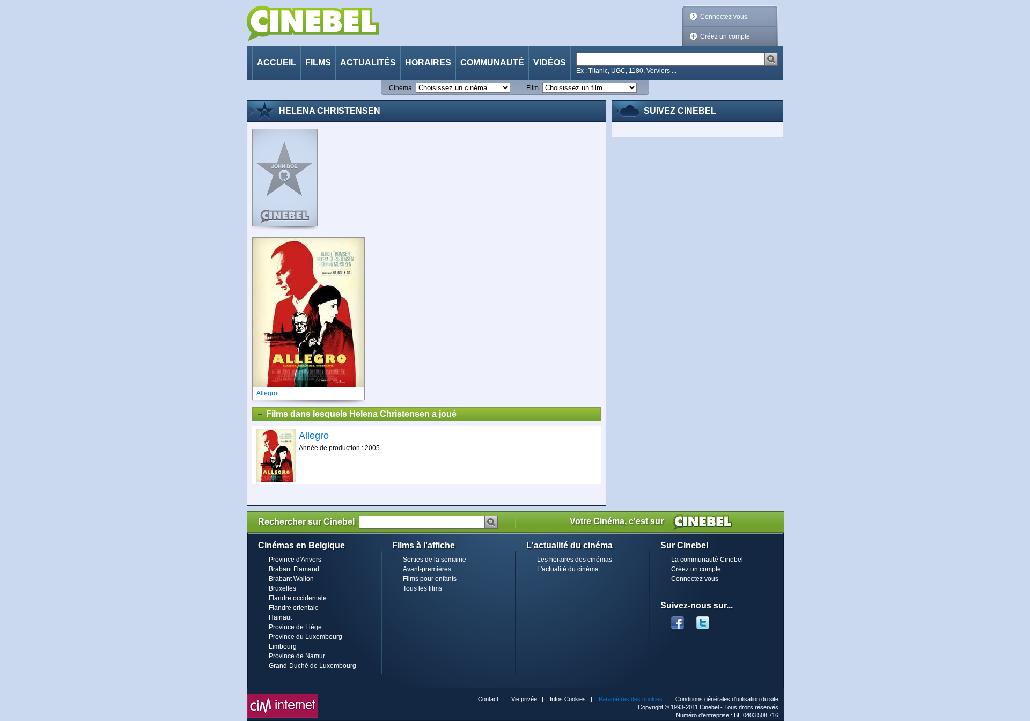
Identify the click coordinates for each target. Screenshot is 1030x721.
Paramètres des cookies (631, 699)
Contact (488, 699)
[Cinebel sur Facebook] (677, 619)
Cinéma (400, 88)
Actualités (368, 62)
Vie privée (524, 699)
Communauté (492, 62)
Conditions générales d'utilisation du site (726, 699)
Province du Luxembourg (305, 637)
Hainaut (280, 617)
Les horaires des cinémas (574, 559)
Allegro (314, 435)
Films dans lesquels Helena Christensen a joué (361, 413)
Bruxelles (282, 588)
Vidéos (549, 62)
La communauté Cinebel (707, 559)
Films (318, 62)
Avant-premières (427, 569)
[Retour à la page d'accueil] (313, 23)
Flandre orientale (294, 608)
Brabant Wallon (291, 579)
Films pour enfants (430, 579)
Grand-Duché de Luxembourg (312, 666)
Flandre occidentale (298, 598)
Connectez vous (723, 16)
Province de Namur (297, 656)
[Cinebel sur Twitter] (708, 619)
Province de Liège (295, 627)
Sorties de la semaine (434, 559)
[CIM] (282, 696)
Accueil (276, 62)
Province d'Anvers (295, 559)
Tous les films (422, 588)
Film (532, 88)
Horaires (428, 62)
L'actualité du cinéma (568, 569)
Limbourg (283, 646)
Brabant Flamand (294, 569)
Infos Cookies (568, 699)
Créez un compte (725, 36)
